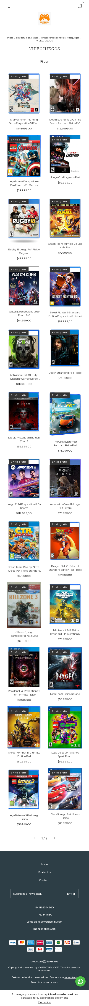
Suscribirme (45, 73)
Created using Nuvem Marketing (44, 89)
